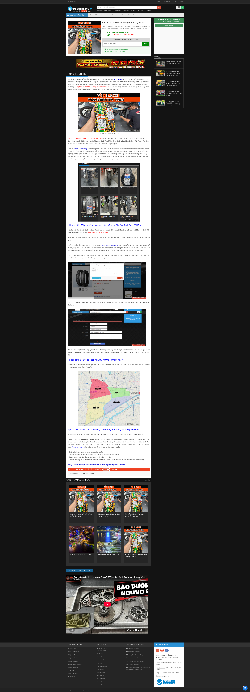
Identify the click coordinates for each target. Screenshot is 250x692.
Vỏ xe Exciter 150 (102, 666)
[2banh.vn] (158, 650)
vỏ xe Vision (126, 10)
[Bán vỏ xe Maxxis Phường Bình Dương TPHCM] (136, 539)
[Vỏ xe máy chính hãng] (167, 650)
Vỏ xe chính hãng (94, 15)
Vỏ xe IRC (100, 663)
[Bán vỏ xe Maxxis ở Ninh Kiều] (109, 539)
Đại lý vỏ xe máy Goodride (75, 664)
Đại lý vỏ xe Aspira (73, 667)
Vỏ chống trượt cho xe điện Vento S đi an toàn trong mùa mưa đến (173, 73)
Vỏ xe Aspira (101, 660)
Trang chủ (158, 1)
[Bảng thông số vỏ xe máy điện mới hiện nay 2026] (160, 63)
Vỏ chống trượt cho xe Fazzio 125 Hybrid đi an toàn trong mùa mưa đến (173, 103)
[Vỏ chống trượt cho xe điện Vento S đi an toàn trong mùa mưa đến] (160, 73)
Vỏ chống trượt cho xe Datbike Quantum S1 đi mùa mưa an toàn (173, 83)
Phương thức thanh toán (133, 651)
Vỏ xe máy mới (72, 648)
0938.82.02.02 (117, 35)
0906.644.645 (129, 35)
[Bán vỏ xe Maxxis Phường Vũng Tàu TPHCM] (136, 498)
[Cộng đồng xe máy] (162, 650)
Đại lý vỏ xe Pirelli (72, 658)
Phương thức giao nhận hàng (135, 655)
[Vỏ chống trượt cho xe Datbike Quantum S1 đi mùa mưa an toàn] (160, 83)
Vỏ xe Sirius (101, 669)
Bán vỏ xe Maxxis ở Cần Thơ (80, 554)
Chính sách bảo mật (132, 658)
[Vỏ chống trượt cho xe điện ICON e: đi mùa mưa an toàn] (160, 93)
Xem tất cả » (148, 480)
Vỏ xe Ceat (101, 657)
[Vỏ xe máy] (80, 9)
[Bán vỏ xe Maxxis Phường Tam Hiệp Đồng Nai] (81, 498)
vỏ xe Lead (148, 10)
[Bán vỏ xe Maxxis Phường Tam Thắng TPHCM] (109, 498)
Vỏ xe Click (101, 675)
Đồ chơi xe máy (72, 1)
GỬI (145, 43)
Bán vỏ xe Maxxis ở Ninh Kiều (108, 554)
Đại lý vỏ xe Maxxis (106, 15)
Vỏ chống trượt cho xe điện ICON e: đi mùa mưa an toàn (174, 93)
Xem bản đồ (169, 25)
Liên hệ (182, 1)
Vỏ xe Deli (101, 685)
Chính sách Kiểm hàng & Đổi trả (135, 661)
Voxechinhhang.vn (81, 690)
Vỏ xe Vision (101, 672)
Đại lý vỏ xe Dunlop (73, 655)
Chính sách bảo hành (133, 664)
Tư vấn (175, 1)
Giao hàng (167, 1)
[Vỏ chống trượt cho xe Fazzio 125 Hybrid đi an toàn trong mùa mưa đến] (160, 103)
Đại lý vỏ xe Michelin (73, 651)
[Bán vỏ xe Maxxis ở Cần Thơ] (81, 539)
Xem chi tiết (121, 51)
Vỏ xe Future (101, 678)
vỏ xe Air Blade (117, 10)
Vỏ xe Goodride (72, 676)
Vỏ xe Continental (103, 682)
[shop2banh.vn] (109, 469)
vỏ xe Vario (140, 10)
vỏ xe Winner (107, 10)
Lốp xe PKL (71, 670)
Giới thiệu (100, 653)
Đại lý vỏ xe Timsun (73, 673)
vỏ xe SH (133, 10)
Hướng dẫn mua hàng (133, 648)
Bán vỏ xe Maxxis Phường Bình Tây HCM (123, 15)
